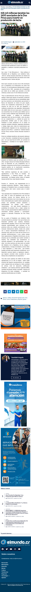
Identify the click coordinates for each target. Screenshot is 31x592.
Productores (13, 299)
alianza (5, 297)
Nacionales (5, 562)
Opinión (4, 577)
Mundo (3, 568)
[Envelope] (19, 549)
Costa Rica (8, 6)
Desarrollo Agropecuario (18, 297)
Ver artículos (16, 377)
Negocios (4, 574)
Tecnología (5, 575)
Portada (3, 6)
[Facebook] (3, 549)
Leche (8, 299)
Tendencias (5, 572)
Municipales (5, 564)
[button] (1, 2)
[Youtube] (11, 549)
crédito (9, 297)
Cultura (4, 570)
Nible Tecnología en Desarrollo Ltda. (15, 585)
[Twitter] (7, 549)
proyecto (20, 299)
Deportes (4, 566)
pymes (24, 299)
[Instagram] (15, 549)
